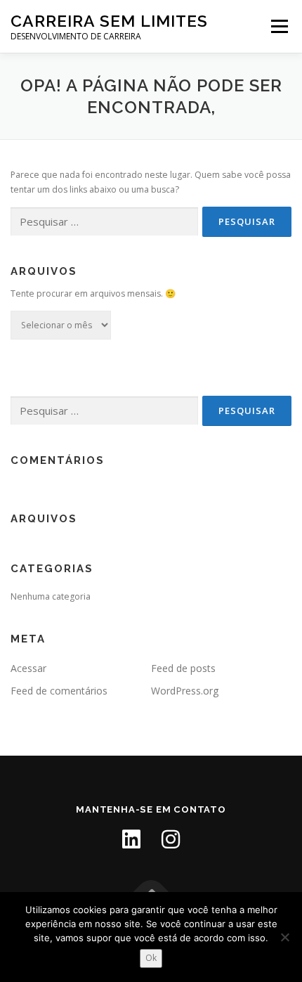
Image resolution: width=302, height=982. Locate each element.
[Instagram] (170, 839)
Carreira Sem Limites (109, 20)
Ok (151, 958)
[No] (284, 937)
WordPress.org (184, 690)
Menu (278, 26)
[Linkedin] (131, 839)
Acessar (28, 668)
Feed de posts (183, 668)
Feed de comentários (59, 690)
